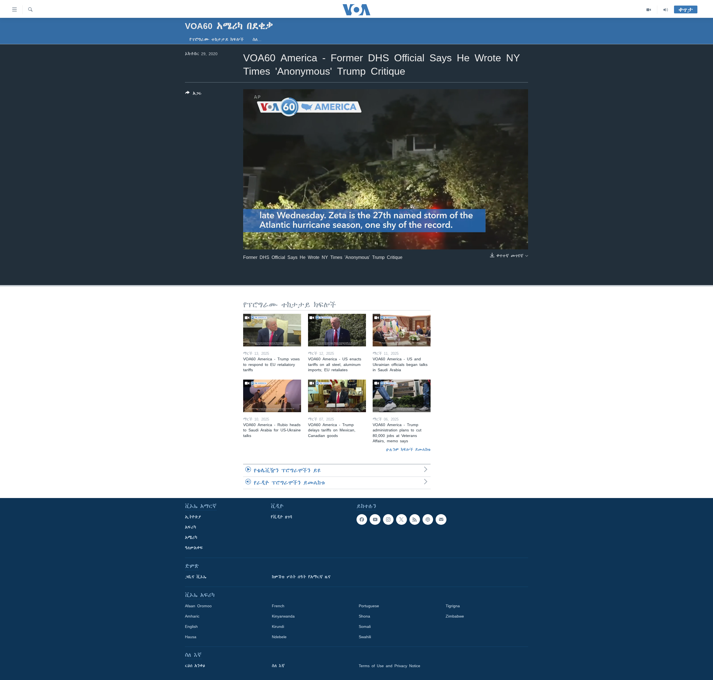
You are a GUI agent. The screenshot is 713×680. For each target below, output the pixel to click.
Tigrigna (453, 605)
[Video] (648, 10)
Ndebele (279, 636)
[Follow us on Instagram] (388, 519)
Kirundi (278, 626)
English (191, 626)
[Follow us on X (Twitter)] (401, 519)
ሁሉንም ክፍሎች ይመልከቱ (408, 449)
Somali (365, 626)
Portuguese (369, 605)
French (278, 605)
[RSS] (414, 519)
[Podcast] (428, 519)
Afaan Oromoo (198, 605)
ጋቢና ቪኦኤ (195, 576)
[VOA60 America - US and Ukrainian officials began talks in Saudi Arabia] (402, 330)
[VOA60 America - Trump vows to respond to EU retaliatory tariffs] (272, 330)
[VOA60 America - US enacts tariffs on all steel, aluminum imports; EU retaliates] (337, 330)
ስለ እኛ (278, 665)
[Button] (193, 94)
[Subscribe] (441, 519)
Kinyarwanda (283, 616)
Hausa (190, 636)
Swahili (365, 636)
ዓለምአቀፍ (194, 547)
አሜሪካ (191, 537)
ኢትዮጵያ (193, 516)
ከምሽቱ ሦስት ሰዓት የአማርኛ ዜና (301, 576)
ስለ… (257, 39)
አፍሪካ (190, 527)
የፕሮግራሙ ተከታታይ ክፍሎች (216, 39)
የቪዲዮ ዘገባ (281, 516)
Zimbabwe (455, 616)
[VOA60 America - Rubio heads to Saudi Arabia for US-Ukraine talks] (272, 396)
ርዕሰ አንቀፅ (195, 665)
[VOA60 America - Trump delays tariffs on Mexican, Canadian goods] (337, 396)
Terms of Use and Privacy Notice (389, 665)
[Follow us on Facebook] (361, 519)
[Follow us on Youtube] (375, 519)
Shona (364, 616)
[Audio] (665, 10)
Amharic (192, 616)
